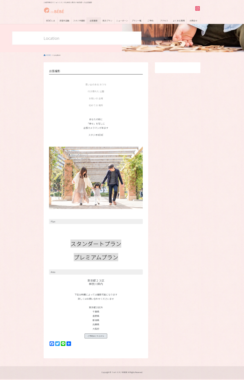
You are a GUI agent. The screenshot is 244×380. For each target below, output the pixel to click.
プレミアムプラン (96, 257)
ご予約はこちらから (96, 336)
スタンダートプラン (95, 244)
